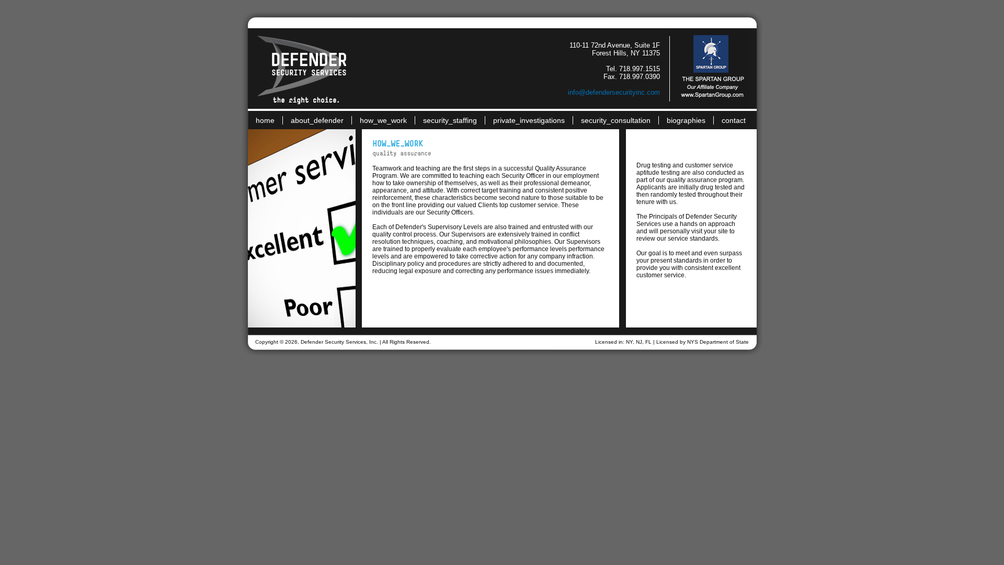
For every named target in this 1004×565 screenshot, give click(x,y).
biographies (686, 120)
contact (734, 120)
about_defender (317, 120)
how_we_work (383, 120)
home (265, 120)
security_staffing (450, 120)
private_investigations (529, 120)
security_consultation (616, 120)
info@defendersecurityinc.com (614, 92)
